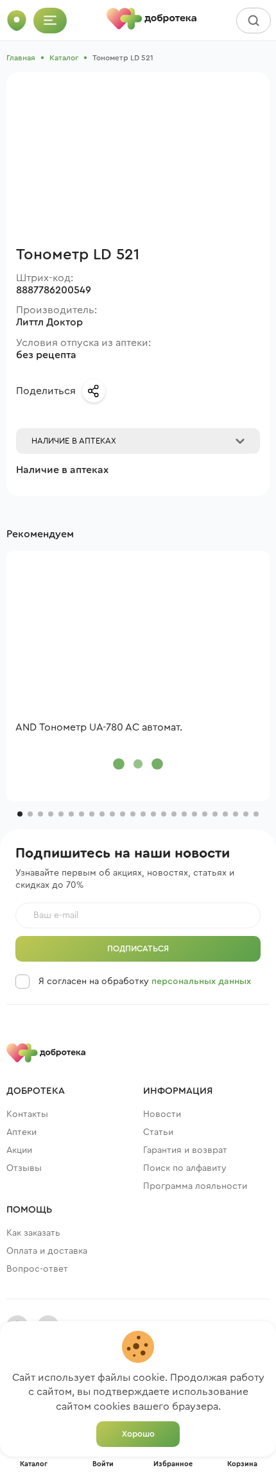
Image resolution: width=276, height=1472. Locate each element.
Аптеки (21, 1132)
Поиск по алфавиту (185, 1168)
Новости (162, 1114)
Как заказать (33, 1233)
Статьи (158, 1132)
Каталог (63, 58)
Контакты (27, 1114)
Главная (20, 58)
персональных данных (201, 981)
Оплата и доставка (46, 1251)
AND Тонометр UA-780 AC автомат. (98, 727)
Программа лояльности (195, 1186)
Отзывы (24, 1168)
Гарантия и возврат (185, 1150)
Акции (19, 1150)
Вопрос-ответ (37, 1269)
